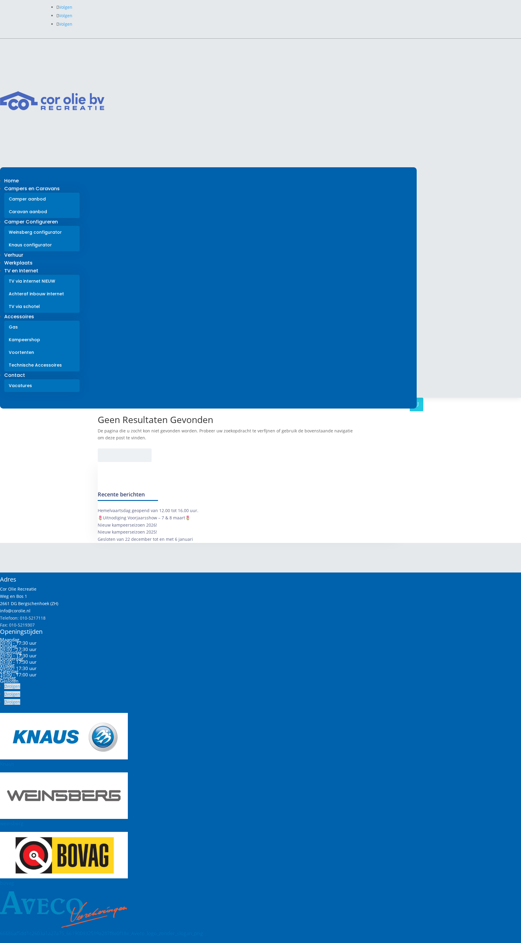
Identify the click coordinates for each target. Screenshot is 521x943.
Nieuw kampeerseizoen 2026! (127, 525)
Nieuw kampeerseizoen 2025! (127, 532)
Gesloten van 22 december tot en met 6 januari (145, 539)
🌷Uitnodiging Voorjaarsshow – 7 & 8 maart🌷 (144, 518)
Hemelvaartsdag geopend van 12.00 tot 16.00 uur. (148, 510)
